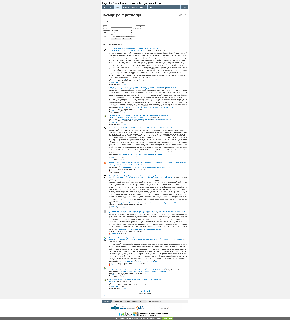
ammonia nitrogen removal (154, 167)
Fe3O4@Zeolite (141, 167)
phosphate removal (167, 167)
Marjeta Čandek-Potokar (136, 117)
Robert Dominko (139, 270)
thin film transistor (168, 107)
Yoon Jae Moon (119, 89)
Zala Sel (120, 50)
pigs (120, 119)
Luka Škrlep (120, 213)
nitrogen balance (134, 119)
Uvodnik (110, 7)
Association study (123, 283)
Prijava (184, 7)
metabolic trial (125, 119)
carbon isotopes (123, 79)
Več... (124, 84)
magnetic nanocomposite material (128, 167)
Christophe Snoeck (149, 129)
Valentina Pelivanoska (165, 239)
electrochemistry (128, 271)
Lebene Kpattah (113, 50)
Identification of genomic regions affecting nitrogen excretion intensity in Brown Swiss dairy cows (135, 280)
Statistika (134, 7)
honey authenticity (152, 79)
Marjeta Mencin (127, 50)
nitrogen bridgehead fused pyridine (128, 203)
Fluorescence (141, 203)
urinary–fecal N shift (165, 119)
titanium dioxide (123, 230)
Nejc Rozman (113, 213)
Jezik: (104, 32)
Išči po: (105, 34)
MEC (120, 107)
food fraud (160, 79)
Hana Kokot (112, 177)
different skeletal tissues (144, 154)
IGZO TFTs (125, 107)
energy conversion (139, 271)
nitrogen (121, 261)
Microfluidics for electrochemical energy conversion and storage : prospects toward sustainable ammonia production (140, 268)
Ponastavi (135, 39)
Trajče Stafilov (130, 239)
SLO (182, 15)
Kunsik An (112, 89)
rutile (129, 230)
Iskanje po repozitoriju (155, 301)
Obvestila (143, 7)
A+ (174, 15)
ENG (186, 15)
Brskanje (126, 7)
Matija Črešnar (158, 129)
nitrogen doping (156, 230)
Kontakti (151, 7)
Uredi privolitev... (167, 318)
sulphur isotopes (142, 79)
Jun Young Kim (128, 89)
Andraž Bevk (133, 177)
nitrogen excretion (160, 283)
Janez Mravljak (163, 177)
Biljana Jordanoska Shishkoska (149, 239)
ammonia (121, 271)
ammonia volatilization (145, 119)
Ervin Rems (112, 270)
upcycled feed (155, 119)
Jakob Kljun (126, 177)
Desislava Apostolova (129, 270)
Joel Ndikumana (137, 89)
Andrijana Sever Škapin (140, 213)
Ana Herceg (119, 270)
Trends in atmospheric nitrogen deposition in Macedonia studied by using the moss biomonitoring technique (138, 238)
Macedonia (154, 261)
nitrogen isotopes (132, 79)
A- (177, 15)
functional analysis (140, 283)
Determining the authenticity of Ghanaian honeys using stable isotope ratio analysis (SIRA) (133, 48)
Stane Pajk (170, 177)
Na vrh (105, 295)
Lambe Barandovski (176, 239)
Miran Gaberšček (128, 213)
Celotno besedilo (115, 82)
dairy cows (132, 283)
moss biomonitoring (136, 261)
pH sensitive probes (151, 203)
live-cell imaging (161, 203)
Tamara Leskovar (113, 129)
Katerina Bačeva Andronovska (117, 239)
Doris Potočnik (123, 129)
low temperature (133, 107)
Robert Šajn (137, 239)
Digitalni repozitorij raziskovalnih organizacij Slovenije (128, 301)
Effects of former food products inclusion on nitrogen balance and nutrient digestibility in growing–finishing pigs (138, 116)
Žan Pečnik (112, 281)
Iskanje (118, 7)
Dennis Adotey (136, 50)
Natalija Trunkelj (142, 177)
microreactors (147, 271)
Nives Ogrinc (144, 50)
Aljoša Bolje (119, 177)
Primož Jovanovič (149, 270)
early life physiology (156, 154)
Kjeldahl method (146, 261)
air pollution (127, 261)
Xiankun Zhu (112, 166)
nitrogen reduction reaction (159, 271)
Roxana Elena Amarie (123, 117)
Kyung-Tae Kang (146, 89)
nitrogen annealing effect (144, 107)
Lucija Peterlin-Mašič (152, 177)
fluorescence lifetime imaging (174, 203)
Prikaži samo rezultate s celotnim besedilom (124, 36)
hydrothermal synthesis (137, 230)
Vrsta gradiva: (106, 30)
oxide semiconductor (157, 107)
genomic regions (150, 283)
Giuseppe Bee (113, 117)
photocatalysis (148, 230)
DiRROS (106, 301)
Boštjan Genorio (159, 270)
